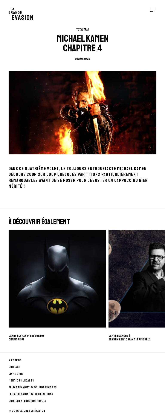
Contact (15, 367)
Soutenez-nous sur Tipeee (27, 401)
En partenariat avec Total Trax (31, 394)
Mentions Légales (21, 380)
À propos (15, 360)
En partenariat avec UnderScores (33, 387)
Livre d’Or (16, 374)
